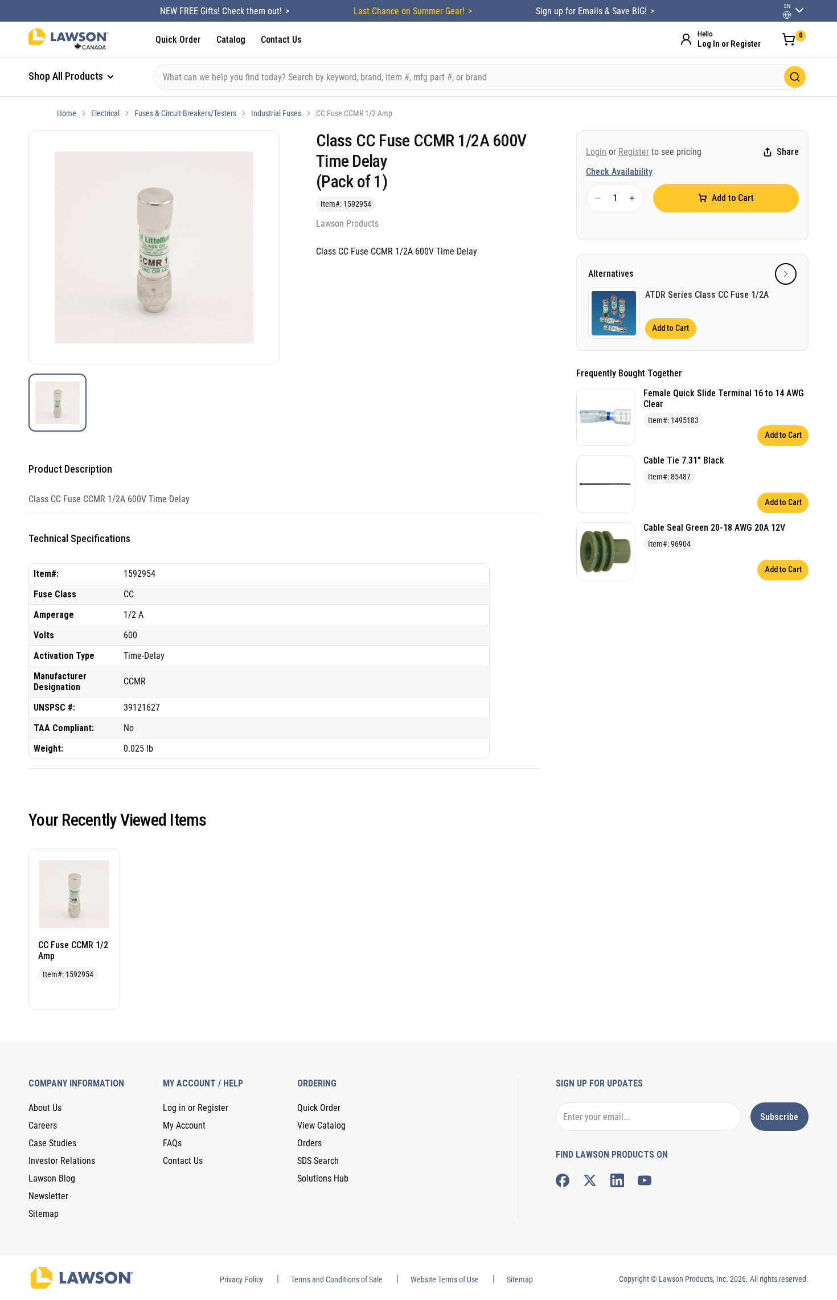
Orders (309, 1143)
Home (66, 113)
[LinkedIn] (617, 1180)
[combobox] (481, 77)
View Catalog (321, 1125)
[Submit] (795, 77)
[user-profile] (786, 14)
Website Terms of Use (445, 1279)
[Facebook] (562, 1180)
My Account (184, 1125)
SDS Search (318, 1160)
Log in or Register (195, 1107)
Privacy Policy (241, 1279)
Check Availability (619, 171)
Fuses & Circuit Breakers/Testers (185, 113)
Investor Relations (61, 1160)
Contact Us (281, 39)
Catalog (230, 39)
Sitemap (43, 1213)
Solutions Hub (322, 1178)
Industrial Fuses (276, 113)
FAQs (172, 1143)
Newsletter (48, 1196)
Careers (42, 1125)
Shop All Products (66, 76)
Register (633, 151)
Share (788, 152)
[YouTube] (644, 1180)
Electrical (105, 113)
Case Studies (52, 1143)
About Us (44, 1107)
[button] (786, 274)
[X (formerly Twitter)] (590, 1180)
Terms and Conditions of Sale (337, 1279)
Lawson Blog (51, 1178)
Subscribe (779, 1117)
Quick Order (178, 39)
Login (596, 151)
